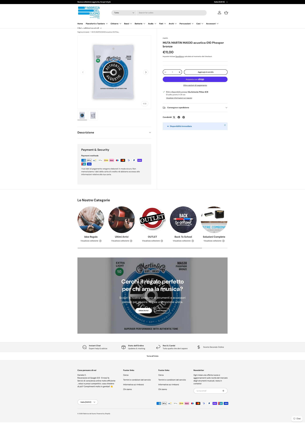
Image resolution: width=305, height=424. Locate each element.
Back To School (183, 236)
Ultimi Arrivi (121, 236)
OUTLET (152, 236)
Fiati (161, 23)
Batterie (138, 23)
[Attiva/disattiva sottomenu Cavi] (202, 23)
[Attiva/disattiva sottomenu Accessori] (217, 23)
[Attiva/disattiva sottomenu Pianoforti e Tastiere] (106, 23)
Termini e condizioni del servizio (137, 380)
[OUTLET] (152, 219)
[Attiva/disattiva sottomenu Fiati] (165, 23)
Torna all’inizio (152, 356)
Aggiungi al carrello (206, 72)
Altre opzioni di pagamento (195, 85)
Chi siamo (127, 389)
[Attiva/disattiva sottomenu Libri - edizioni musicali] (100, 28)
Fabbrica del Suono (89, 414)
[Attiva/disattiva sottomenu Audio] (155, 23)
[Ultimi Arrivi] (121, 219)
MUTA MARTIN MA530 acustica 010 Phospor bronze (106, 32)
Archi (171, 23)
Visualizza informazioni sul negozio (179, 98)
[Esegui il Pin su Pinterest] (183, 117)
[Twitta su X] (174, 117)
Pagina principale (83, 32)
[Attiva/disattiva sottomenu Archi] (175, 23)
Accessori (211, 23)
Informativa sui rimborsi (133, 384)
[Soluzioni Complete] (214, 219)
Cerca (125, 375)
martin (165, 38)
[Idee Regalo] (91, 219)
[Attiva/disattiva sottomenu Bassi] (131, 23)
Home (80, 23)
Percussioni (185, 23)
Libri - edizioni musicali (88, 28)
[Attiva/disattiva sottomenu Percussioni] (192, 23)
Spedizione (179, 56)
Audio (150, 23)
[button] (226, 12)
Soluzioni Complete (214, 236)
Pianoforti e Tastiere (95, 23)
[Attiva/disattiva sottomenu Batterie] (144, 23)
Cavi (198, 23)
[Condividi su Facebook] (178, 117)
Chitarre (114, 23)
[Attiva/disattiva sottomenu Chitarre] (120, 23)
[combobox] (159, 12)
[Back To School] (183, 219)
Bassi (126, 23)
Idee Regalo (91, 236)
